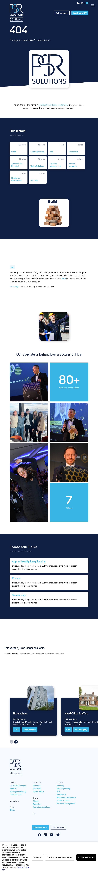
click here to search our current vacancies (45, 654)
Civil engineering (63, 789)
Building (60, 786)
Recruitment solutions (41, 807)
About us (13, 789)
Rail (58, 792)
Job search (37, 789)
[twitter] (58, 834)
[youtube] (51, 834)
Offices (12, 810)
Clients (35, 801)
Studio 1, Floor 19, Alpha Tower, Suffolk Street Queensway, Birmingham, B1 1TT (32, 723)
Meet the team (15, 795)
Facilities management (66, 804)
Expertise (36, 804)
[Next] (16, 742)
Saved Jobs (82, 3)
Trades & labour (63, 801)
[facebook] (39, 834)
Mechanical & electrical (66, 798)
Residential (61, 795)
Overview (37, 786)
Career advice (38, 792)
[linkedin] (45, 834)
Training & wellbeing (18, 792)
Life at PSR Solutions (18, 786)
